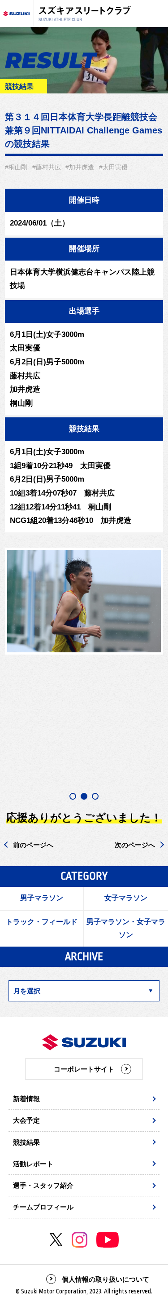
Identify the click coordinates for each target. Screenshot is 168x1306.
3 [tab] (95, 796)
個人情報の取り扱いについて (105, 1279)
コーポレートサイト (84, 1069)
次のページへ (135, 845)
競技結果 (26, 1142)
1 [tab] (72, 796)
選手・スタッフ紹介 (43, 1185)
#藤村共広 (46, 167)
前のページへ (33, 845)
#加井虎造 (79, 167)
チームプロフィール (43, 1207)
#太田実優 (113, 167)
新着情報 (26, 1098)
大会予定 (26, 1120)
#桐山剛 (16, 167)
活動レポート (33, 1164)
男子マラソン (41, 898)
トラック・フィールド (42, 921)
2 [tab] (84, 796)
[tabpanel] (84, 601)
